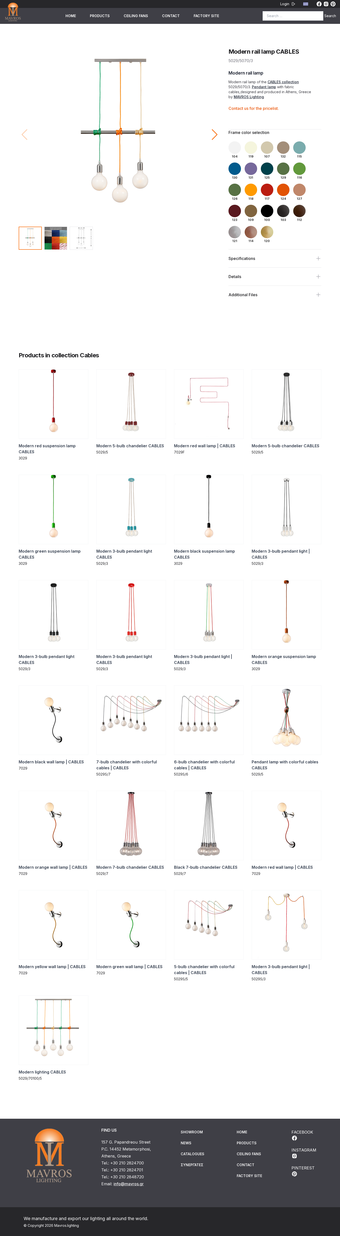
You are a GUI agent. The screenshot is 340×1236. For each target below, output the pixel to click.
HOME (70, 16)
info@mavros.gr (128, 1183)
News (186, 1143)
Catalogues (192, 1154)
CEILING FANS (136, 16)
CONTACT (171, 16)
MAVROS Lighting (249, 97)
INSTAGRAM (303, 1150)
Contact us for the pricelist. (253, 108)
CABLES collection (283, 82)
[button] (214, 134)
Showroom (192, 1132)
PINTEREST (303, 1167)
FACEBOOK (302, 1132)
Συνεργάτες (192, 1165)
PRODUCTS (100, 16)
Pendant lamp (264, 87)
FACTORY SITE (206, 16)
